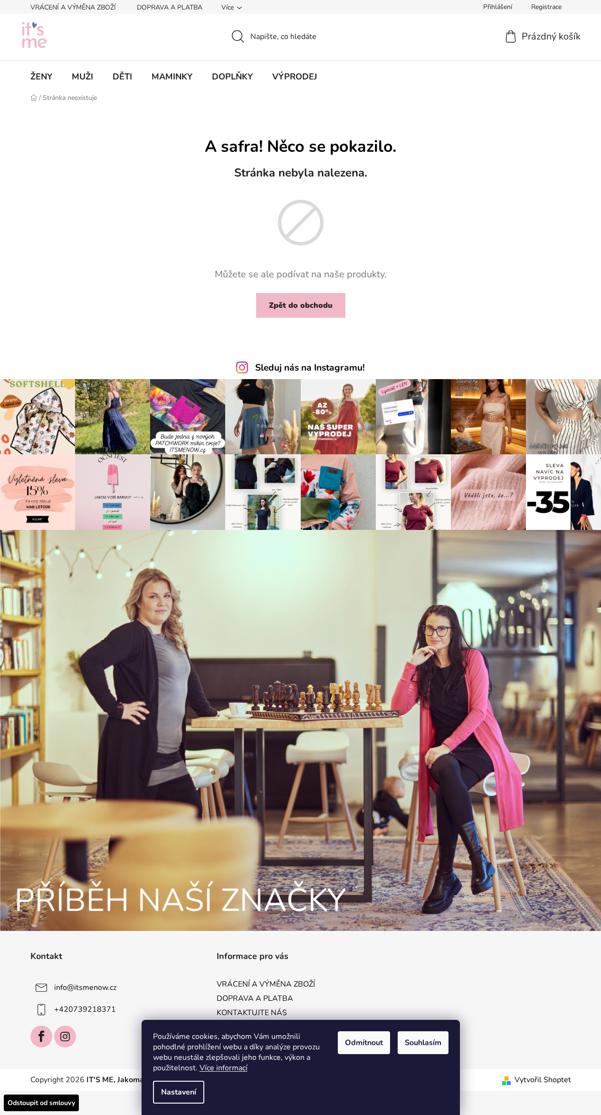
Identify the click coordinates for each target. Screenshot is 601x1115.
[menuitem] (41, 76)
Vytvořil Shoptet (543, 1080)
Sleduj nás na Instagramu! (310, 368)
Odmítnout (364, 1042)
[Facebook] (41, 1036)
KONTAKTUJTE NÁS (252, 1012)
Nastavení (178, 1092)
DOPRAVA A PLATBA (169, 7)
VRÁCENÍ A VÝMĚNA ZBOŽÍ (73, 7)
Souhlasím (423, 1042)
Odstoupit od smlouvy (41, 1102)
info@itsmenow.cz (85, 987)
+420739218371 (85, 1009)
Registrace (546, 6)
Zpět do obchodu (301, 305)
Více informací (224, 1068)
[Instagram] (65, 1036)
